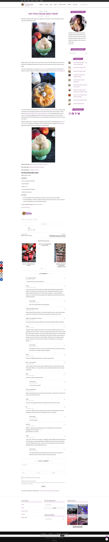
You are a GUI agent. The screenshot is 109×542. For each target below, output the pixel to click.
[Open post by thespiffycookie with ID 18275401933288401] (72, 520)
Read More (70, 43)
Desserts (55, 4)
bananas (23, 219)
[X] (1, 268)
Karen (27, 399)
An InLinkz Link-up (25, 207)
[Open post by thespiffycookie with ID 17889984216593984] (83, 520)
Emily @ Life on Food (31, 362)
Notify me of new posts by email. (28, 481)
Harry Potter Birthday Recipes (80, 100)
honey (26, 186)
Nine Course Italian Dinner (79, 67)
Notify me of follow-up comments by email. (30, 477)
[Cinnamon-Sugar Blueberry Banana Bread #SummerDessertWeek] (61, 252)
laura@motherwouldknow (32, 308)
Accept (62, 535)
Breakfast (41, 4)
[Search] (87, 4)
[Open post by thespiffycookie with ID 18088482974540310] (72, 509)
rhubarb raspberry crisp (43, 113)
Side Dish (46, 4)
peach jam (59, 123)
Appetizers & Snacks (62, 4)
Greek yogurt (29, 219)
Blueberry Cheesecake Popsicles (36, 167)
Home (22, 504)
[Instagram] (83, 4)
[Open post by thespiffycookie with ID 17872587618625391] (83, 509)
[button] (23, 256)
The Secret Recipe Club (54, 109)
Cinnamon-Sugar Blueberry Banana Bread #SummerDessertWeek (61, 265)
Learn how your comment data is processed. (49, 490)
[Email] (1, 276)
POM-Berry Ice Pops (33, 169)
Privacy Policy (24, 511)
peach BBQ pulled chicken (32, 113)
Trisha (27, 354)
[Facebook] (72, 113)
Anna (27, 373)
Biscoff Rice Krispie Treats (79, 71)
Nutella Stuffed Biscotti (79, 103)
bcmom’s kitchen (40, 109)
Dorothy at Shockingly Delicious (34, 318)
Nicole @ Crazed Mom (31, 389)
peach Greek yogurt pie (59, 70)
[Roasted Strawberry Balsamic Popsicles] (29, 252)
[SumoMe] (1, 279)
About (22, 507)
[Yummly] (1, 271)
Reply (65, 278)
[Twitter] (82, 4)
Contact (23, 514)
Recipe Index (75, 4)
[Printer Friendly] (1, 273)
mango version (43, 69)
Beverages (69, 4)
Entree (51, 4)
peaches (35, 219)
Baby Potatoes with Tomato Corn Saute (39, 164)
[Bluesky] (78, 113)
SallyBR (28, 424)
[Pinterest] (85, 4)
